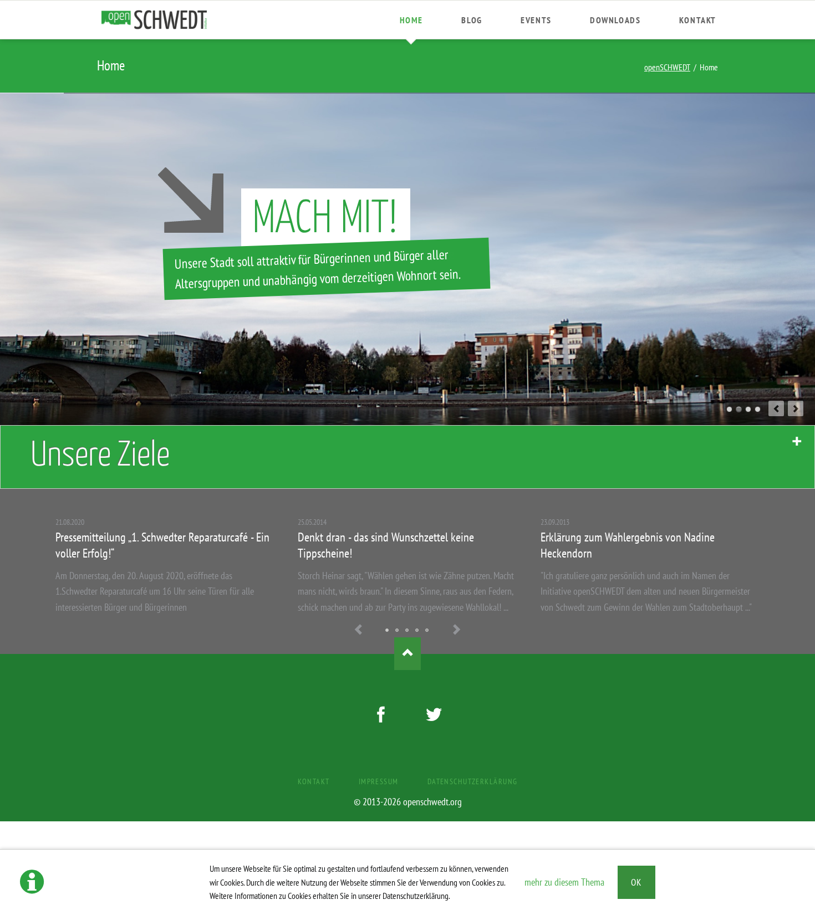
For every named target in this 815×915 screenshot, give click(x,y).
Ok (636, 882)
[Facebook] (381, 717)
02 (738, 409)
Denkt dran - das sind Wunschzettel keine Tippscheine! (388, 631)
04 (757, 409)
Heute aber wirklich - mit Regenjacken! (417, 631)
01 (729, 409)
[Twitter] (434, 717)
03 (748, 409)
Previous (358, 630)
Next (456, 630)
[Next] (795, 408)
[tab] (407, 457)
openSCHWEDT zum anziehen (398, 631)
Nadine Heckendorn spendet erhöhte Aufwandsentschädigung (407, 631)
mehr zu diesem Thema (564, 882)
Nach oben (407, 654)
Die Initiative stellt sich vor (427, 631)
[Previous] (776, 408)
